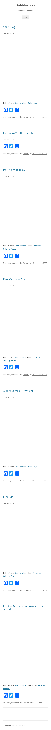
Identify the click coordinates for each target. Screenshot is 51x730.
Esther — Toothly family (18, 133)
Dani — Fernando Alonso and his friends (23, 608)
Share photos (20, 103)
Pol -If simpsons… (14, 170)
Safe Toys (32, 103)
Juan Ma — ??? (11, 497)
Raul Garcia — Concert (17, 279)
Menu (26, 17)
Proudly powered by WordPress (15, 725)
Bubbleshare (25, 5)
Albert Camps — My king (18, 390)
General (26, 117)
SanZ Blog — (11, 27)
